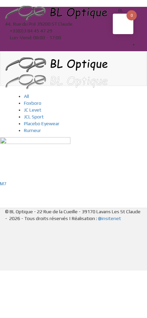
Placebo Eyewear (41, 123)
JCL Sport (34, 116)
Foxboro (32, 103)
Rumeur (32, 130)
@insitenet (109, 218)
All (26, 96)
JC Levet (32, 110)
